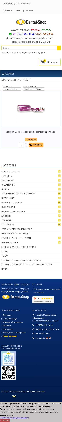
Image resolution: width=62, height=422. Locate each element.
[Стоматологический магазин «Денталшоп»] (31, 22)
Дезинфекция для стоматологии (18, 193)
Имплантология (9, 242)
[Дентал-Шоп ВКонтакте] (14, 396)
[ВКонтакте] (8, 372)
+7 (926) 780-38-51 (44, 325)
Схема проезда (10, 318)
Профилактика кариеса (13, 211)
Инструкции (8, 329)
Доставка (8, 10)
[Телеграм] (8, 358)
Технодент (7, 220)
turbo (4, 256)
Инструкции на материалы (14, 332)
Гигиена (5, 189)
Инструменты (8, 198)
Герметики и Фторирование (15, 233)
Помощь (5, 269)
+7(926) (44, 33)
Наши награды (10, 336)
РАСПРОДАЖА (7, 224)
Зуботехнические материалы (16, 238)
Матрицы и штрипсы (11, 202)
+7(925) (25, 33)
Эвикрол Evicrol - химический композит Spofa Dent (31, 131)
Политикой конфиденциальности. (14, 417)
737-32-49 (24, 30)
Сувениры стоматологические (16, 229)
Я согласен (5, 420)
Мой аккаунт (11, 3)
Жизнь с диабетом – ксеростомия (18, 247)
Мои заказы (26, 3)
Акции (4, 251)
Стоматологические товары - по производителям (27, 264)
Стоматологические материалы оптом (21, 260)
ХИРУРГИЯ (6, 216)
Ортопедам (7, 180)
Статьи (18, 10)
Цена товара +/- (11, 89)
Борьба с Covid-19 (10, 171)
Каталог (9, 73)
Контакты (30, 10)
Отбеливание (8, 185)
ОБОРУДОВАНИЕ (9, 207)
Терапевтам (7, 176)
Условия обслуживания (13, 322)
